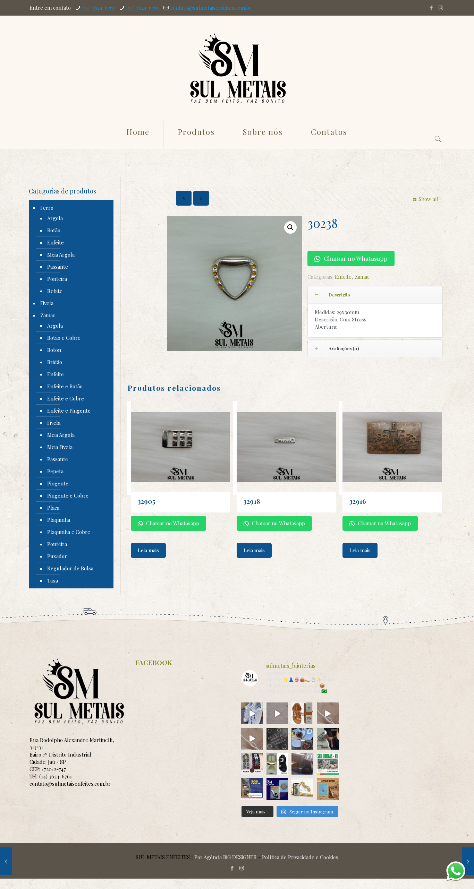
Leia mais (148, 550)
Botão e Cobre (64, 337)
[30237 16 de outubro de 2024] (6, 861)
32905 (146, 501)
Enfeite (343, 276)
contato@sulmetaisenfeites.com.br (211, 7)
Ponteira (57, 278)
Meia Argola (61, 254)
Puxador (57, 556)
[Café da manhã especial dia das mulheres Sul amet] (277, 713)
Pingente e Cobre (67, 495)
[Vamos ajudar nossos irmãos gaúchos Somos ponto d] (252, 789)
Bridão (54, 362)
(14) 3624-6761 (98, 7)
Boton (54, 349)
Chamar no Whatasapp (355, 258)
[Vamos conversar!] (456, 871)
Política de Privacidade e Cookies (300, 857)
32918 (252, 501)
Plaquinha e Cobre (68, 531)
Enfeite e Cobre (65, 398)
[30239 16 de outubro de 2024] (468, 861)
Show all (428, 199)
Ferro (46, 207)
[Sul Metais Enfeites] (237, 68)
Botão (53, 230)
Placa (53, 507)
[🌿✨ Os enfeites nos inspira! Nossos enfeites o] (302, 713)
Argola (55, 218)
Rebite (54, 290)
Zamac (362, 276)
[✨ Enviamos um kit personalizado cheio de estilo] (328, 713)
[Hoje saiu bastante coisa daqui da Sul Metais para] (302, 764)
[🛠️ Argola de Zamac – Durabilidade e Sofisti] (277, 739)
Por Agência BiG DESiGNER (225, 857)
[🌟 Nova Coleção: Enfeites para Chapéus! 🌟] (302, 739)
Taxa (52, 580)
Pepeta (55, 471)
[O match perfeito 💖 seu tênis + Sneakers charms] (252, 713)
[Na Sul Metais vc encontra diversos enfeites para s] (277, 789)
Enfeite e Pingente (69, 410)
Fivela (46, 303)
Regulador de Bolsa (70, 568)
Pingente (57, 483)
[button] (290, 227)
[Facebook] (431, 7)
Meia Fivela (60, 446)
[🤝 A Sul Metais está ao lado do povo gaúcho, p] (328, 764)
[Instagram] (441, 7)
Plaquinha (58, 519)
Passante (57, 266)
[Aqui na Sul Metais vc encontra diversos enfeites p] (328, 739)
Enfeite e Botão (65, 386)
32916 (357, 501)
